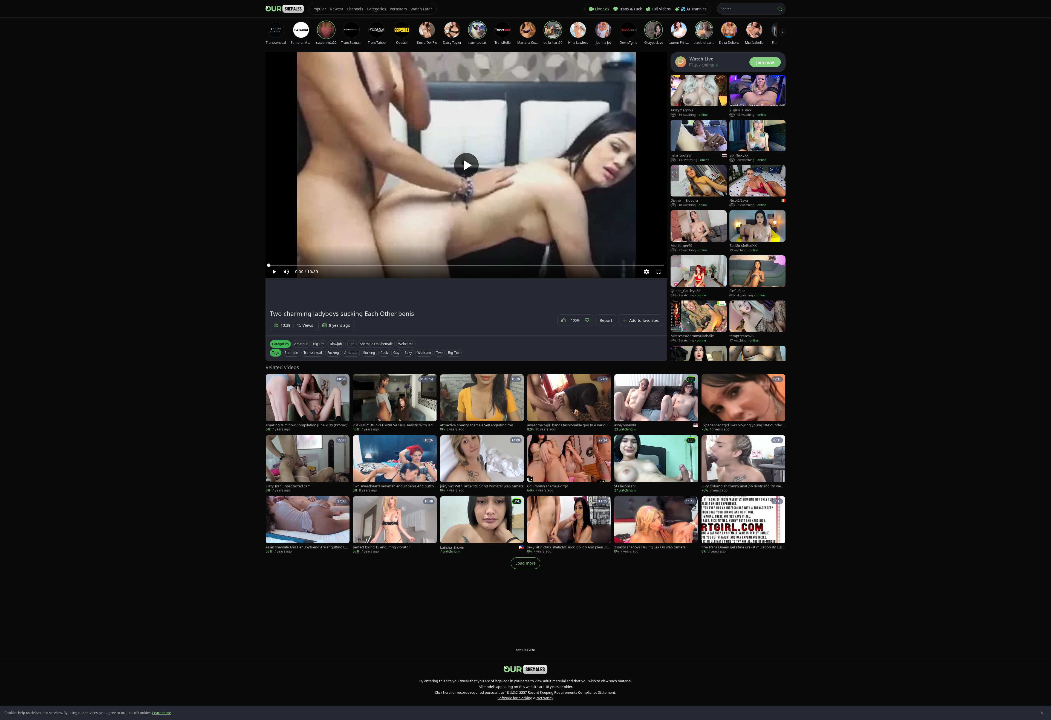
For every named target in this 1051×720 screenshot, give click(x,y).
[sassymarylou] (699, 96)
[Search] (779, 8)
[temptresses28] (757, 321)
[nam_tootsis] (699, 141)
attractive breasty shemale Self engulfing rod (476, 425)
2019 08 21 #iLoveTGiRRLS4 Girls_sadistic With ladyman (394, 425)
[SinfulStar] (757, 276)
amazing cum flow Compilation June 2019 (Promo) (306, 425)
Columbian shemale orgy (547, 486)
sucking (369, 352)
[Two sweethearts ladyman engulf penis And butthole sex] (395, 464)
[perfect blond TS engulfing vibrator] (395, 525)
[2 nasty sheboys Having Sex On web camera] (656, 525)
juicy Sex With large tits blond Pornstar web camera (482, 486)
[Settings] (646, 271)
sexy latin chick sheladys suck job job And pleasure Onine (568, 547)
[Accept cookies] (1042, 713)
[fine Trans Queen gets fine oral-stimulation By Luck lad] (743, 525)
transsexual (313, 352)
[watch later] (272, 380)
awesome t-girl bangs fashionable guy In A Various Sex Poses (568, 425)
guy (396, 352)
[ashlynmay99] (656, 403)
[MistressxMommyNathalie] (699, 321)
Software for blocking (515, 697)
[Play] (466, 165)
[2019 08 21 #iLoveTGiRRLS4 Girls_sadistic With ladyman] (395, 403)
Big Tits (318, 344)
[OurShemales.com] (284, 9)
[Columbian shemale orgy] (569, 464)
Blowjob (336, 344)
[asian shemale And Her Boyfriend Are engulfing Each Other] (308, 525)
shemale (291, 352)
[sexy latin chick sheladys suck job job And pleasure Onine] (569, 525)
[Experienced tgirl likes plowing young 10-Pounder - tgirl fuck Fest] (743, 403)
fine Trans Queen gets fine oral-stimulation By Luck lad (742, 547)
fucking (333, 352)
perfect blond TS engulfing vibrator (381, 547)
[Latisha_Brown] (482, 525)
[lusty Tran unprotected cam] (308, 464)
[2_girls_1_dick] (757, 96)
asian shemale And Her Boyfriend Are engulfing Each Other (307, 547)
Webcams (405, 344)
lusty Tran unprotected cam (288, 486)
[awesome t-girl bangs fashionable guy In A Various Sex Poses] (569, 403)
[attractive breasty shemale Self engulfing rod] (482, 403)
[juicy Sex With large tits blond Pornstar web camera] (482, 464)
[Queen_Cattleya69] (699, 276)
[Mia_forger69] (699, 231)
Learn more (161, 712)
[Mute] (286, 271)
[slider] (466, 265)
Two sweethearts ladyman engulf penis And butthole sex (394, 486)
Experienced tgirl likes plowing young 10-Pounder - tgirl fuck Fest (742, 425)
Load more (525, 563)
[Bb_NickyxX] (757, 141)
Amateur (301, 344)
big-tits (454, 352)
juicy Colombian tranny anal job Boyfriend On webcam (743, 486)
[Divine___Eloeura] (699, 186)
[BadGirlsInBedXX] (757, 231)
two (439, 352)
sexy (408, 352)
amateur (351, 352)
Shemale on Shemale (376, 344)
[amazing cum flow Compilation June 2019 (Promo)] (308, 403)
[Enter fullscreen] (658, 271)
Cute (350, 344)
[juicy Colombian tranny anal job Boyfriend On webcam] (743, 464)
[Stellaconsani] (656, 464)
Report (606, 320)
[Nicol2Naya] (757, 186)
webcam (424, 352)
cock (384, 352)
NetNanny (544, 697)
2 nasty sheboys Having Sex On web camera (650, 547)
